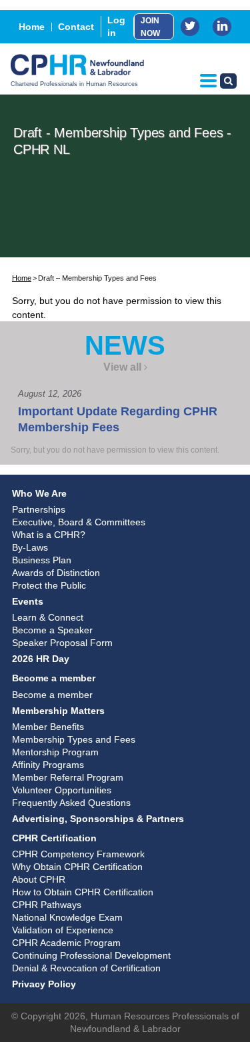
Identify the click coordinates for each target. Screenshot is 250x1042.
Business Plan (41, 560)
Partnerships (38, 509)
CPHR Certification (54, 838)
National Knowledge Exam (67, 917)
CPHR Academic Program (66, 942)
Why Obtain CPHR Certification (77, 866)
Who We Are (39, 493)
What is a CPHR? (48, 534)
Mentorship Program (55, 752)
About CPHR (38, 879)
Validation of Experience (62, 930)
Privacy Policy (44, 984)
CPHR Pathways (46, 904)
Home (32, 26)
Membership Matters (58, 710)
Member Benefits (48, 726)
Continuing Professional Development (91, 955)
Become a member (53, 678)
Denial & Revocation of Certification (86, 968)
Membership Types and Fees (73, 739)
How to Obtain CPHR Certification (82, 892)
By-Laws (30, 547)
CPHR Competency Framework (78, 854)
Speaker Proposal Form (62, 642)
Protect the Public (49, 585)
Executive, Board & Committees (78, 522)
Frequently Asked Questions (71, 802)
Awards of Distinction (56, 572)
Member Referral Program (67, 777)
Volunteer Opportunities (61, 790)
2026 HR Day (40, 658)
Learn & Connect (47, 617)
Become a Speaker (52, 630)
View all (122, 367)
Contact (76, 26)
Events (27, 601)
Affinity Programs (48, 764)
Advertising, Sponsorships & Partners (98, 818)
